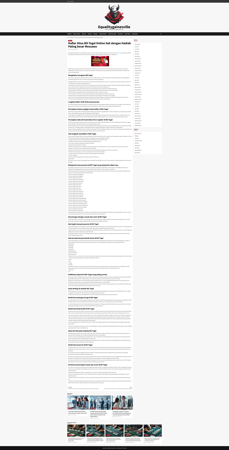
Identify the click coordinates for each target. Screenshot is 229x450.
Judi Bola (84, 34)
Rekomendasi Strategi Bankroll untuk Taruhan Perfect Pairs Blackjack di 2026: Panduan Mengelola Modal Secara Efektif (95, 439)
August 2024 (137, 101)
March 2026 (137, 56)
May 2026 (137, 51)
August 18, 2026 (151, 442)
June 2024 (137, 106)
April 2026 (137, 53)
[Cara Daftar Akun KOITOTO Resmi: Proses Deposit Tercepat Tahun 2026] (78, 403)
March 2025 (137, 84)
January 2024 (137, 118)
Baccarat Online (76, 34)
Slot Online (120, 34)
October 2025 (138, 68)
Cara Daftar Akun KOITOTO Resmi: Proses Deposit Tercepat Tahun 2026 (77, 412)
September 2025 (138, 70)
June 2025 (137, 77)
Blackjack (95, 34)
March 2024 (137, 113)
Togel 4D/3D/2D (103, 34)
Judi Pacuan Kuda (112, 34)
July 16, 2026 (119, 416)
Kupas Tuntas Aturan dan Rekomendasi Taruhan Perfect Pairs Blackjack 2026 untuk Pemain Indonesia (152, 439)
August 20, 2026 (113, 442)
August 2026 (137, 44)
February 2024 (138, 115)
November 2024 (138, 94)
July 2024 (137, 104)
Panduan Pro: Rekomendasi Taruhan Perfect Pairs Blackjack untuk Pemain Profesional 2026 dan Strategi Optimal (133, 439)
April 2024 (137, 111)
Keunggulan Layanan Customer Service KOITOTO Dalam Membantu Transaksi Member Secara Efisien (122, 413)
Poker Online (127, 34)
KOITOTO (69, 34)
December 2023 (138, 120)
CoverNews (118, 448)
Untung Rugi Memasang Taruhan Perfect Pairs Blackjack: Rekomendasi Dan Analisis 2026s (76, 439)
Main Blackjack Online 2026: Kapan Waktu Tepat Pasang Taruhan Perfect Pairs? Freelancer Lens (113, 439)
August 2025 (137, 73)
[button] (161, 34)
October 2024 (138, 96)
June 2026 (137, 49)
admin (70, 49)
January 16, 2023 (75, 49)
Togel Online (135, 34)
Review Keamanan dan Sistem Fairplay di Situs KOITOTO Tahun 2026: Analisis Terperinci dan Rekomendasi (98, 414)
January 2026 (137, 61)
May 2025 (137, 80)
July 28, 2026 (74, 414)
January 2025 (137, 89)
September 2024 (138, 99)
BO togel (120, 52)
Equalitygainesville (114, 27)
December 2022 (138, 125)
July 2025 (137, 75)
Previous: (83, 388)
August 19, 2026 (132, 442)
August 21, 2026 (94, 442)
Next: (118, 388)
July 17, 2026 (97, 418)
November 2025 (138, 65)
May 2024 (137, 108)
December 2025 (138, 63)
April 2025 (137, 82)
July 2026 (137, 46)
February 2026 (138, 58)
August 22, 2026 (74, 442)
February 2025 (138, 87)
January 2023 (137, 123)
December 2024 (138, 92)
